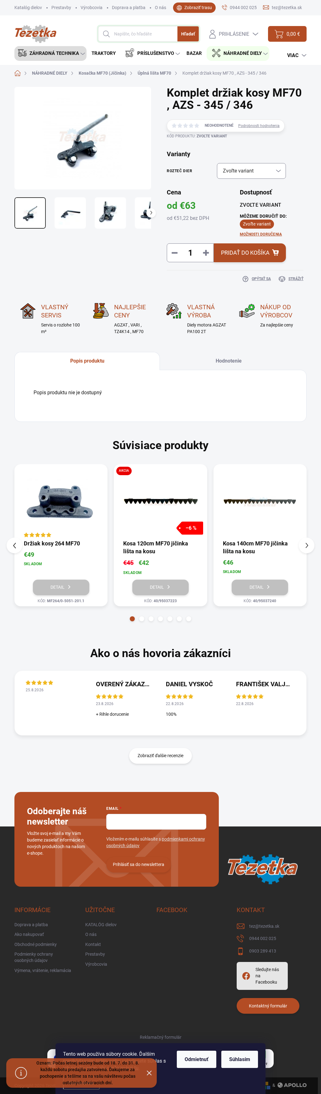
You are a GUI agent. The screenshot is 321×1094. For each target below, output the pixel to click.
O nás (160, 7)
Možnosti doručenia (261, 234)
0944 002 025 (262, 938)
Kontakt (93, 944)
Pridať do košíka (245, 252)
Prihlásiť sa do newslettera (138, 864)
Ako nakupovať (29, 934)
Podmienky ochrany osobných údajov (33, 957)
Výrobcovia (92, 7)
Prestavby (61, 7)
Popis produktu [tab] (87, 361)
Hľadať (188, 33)
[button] (132, 619)
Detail (57, 587)
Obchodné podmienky (35, 944)
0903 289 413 (262, 950)
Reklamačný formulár (161, 1037)
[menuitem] (50, 53)
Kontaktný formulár (268, 1005)
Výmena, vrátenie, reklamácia (42, 970)
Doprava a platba (128, 7)
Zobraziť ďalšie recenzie (160, 755)
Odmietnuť (196, 1059)
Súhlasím (239, 1059)
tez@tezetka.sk (264, 926)
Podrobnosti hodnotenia (259, 126)
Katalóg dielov (28, 7)
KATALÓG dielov (101, 924)
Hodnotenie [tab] (229, 361)
